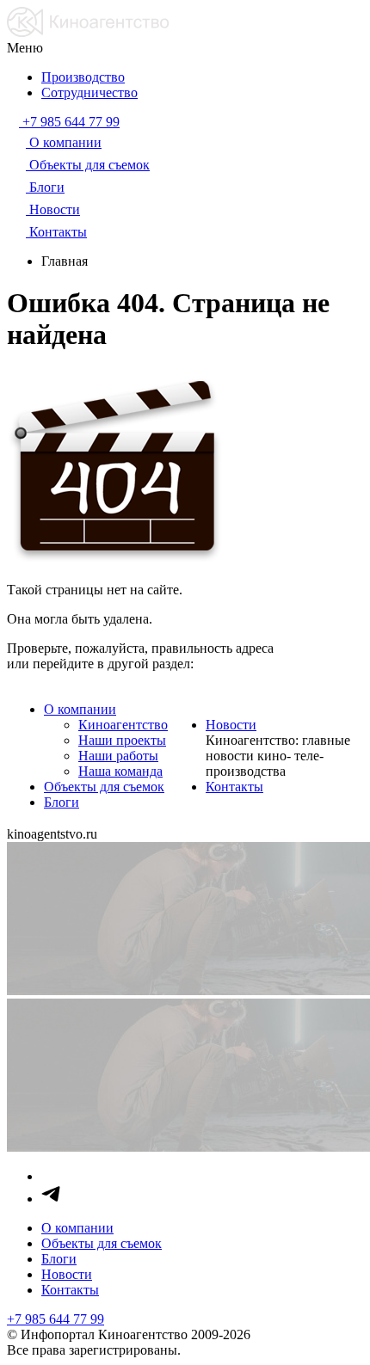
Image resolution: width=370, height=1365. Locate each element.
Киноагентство (123, 724)
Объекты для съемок (104, 786)
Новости (231, 724)
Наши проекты (122, 740)
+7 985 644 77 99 (55, 1319)
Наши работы (118, 755)
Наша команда (120, 771)
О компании (80, 709)
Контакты (234, 786)
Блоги (61, 802)
